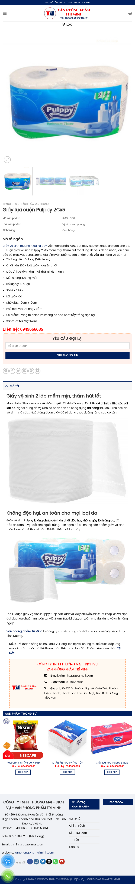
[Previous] (10, 99)
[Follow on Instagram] (36, 862)
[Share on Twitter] (18, 371)
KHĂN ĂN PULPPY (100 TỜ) (67, 762)
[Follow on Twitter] (43, 862)
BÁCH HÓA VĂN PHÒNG (35, 204)
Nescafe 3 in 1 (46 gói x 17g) (23, 762)
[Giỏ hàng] (130, 13)
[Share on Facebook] (12, 371)
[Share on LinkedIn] (37, 371)
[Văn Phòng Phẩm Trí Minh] (67, 13)
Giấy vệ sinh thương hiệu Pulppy (25, 246)
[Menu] (5, 13)
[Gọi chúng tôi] (55, 862)
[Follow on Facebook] (30, 862)
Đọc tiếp (23, 772)
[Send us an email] (49, 862)
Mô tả (14, 386)
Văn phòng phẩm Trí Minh (24, 631)
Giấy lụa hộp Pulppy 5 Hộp (112, 762)
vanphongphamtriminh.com (34, 852)
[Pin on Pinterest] (31, 371)
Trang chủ (10, 204)
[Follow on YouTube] (62, 862)
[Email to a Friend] (25, 371)
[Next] (125, 99)
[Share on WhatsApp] (6, 371)
